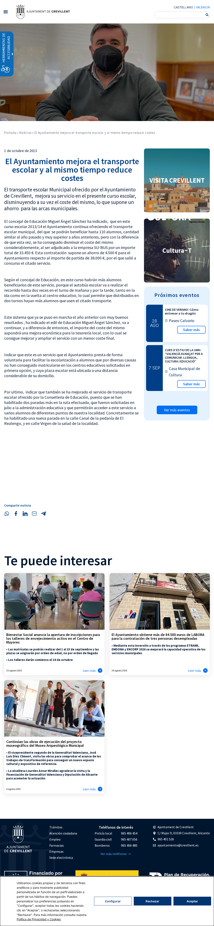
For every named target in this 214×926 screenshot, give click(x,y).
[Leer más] (100, 670)
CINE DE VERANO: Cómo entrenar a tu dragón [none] (182, 311)
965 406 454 (129, 833)
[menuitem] (63, 827)
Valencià (203, 7)
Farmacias (56, 845)
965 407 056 (129, 839)
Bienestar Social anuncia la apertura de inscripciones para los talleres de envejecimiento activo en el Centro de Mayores (53, 638)
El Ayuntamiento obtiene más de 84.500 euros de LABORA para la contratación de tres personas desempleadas (158, 636)
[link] (42, 11)
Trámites (55, 827)
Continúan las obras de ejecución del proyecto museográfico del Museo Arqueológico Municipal (45, 743)
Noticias (25, 132)
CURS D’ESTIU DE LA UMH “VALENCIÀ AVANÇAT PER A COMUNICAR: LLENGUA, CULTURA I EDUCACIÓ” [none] (184, 355)
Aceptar (192, 901)
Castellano (183, 7)
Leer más (89, 670)
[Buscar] (207, 15)
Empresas (56, 851)
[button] (5, 11)
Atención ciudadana (63, 833)
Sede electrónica (61, 857)
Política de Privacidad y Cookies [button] (39, 919)
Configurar (113, 901)
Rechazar (152, 901)
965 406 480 (129, 845)
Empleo (55, 839)
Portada (10, 132)
